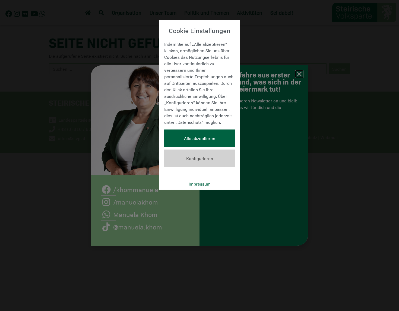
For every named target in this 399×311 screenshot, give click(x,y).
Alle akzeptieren (199, 138)
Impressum (200, 184)
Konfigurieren (199, 158)
